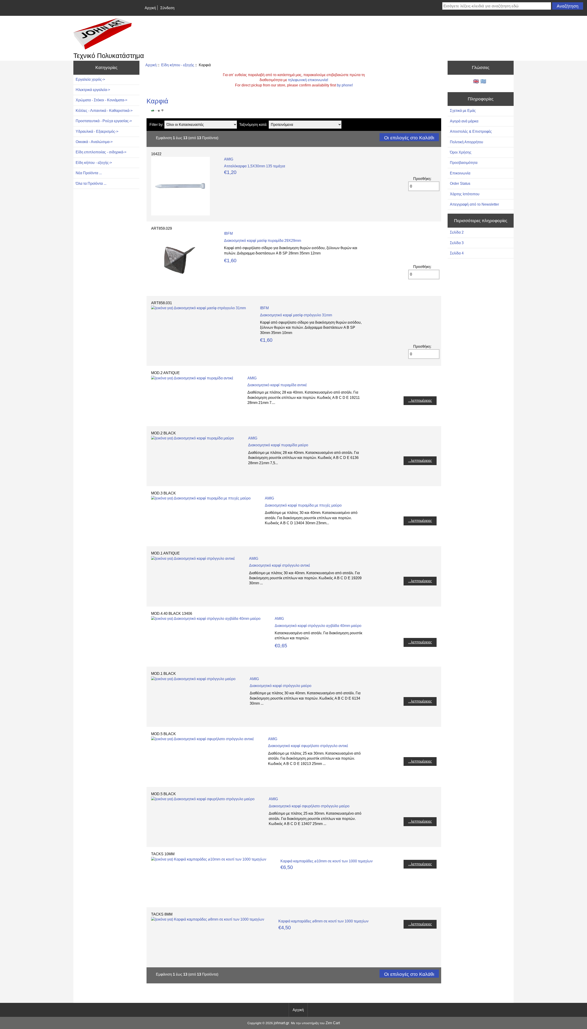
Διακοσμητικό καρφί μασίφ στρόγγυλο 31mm (296, 315)
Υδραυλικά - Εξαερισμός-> (97, 131)
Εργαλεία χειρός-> (90, 79)
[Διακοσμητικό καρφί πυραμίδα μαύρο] (192, 438)
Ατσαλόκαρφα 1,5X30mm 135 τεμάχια (254, 166)
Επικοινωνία (460, 173)
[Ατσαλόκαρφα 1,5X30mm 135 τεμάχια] (180, 214)
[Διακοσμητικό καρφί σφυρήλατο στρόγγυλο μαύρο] (203, 799)
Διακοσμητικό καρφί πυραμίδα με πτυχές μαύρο (303, 505)
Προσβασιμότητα (463, 163)
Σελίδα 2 (457, 232)
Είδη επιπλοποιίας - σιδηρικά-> (101, 152)
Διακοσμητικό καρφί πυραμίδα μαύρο (278, 445)
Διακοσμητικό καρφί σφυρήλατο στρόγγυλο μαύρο (309, 806)
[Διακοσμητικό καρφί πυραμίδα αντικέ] (192, 378)
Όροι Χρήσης (460, 152)
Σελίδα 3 (457, 243)
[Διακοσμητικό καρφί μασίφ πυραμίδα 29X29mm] (180, 288)
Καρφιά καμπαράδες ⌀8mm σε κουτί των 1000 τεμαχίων (323, 921)
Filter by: (156, 125)
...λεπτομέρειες (420, 401)
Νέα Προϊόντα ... (89, 173)
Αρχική (150, 8)
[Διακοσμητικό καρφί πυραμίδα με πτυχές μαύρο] (201, 498)
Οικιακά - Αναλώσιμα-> (94, 142)
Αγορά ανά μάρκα (464, 121)
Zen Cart (333, 1023)
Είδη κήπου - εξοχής (177, 65)
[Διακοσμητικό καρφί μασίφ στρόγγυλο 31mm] (198, 308)
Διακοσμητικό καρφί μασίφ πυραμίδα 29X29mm (262, 241)
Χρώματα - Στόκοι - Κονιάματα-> (101, 100)
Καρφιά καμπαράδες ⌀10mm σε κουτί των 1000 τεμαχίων (326, 861)
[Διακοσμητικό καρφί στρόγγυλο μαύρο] (193, 679)
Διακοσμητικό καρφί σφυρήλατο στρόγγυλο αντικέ (308, 746)
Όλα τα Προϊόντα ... (91, 183)
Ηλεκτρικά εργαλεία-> (93, 90)
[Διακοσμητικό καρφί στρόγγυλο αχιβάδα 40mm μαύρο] (205, 619)
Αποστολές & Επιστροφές (471, 131)
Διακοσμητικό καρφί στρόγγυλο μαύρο (280, 686)
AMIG (228, 159)
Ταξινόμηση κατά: (253, 125)
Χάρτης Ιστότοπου (464, 194)
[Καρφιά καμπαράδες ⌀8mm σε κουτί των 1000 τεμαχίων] (207, 919)
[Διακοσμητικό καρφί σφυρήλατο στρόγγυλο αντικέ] (202, 739)
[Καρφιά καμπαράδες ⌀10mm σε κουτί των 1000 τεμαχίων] (208, 859)
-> (94, 163)
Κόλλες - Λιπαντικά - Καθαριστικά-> (104, 111)
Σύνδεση (167, 8)
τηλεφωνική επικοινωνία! (308, 80)
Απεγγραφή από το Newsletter (474, 204)
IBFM (228, 233)
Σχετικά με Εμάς (463, 111)
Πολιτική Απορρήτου (466, 142)
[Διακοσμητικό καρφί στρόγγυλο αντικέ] (193, 558)
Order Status (460, 183)
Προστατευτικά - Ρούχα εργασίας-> (104, 121)
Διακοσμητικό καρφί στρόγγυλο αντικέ (279, 565)
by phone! (345, 85)
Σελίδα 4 (457, 253)
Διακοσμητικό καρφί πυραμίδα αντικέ (277, 385)
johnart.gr (281, 1023)
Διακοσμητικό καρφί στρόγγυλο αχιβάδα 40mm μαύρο (318, 626)
